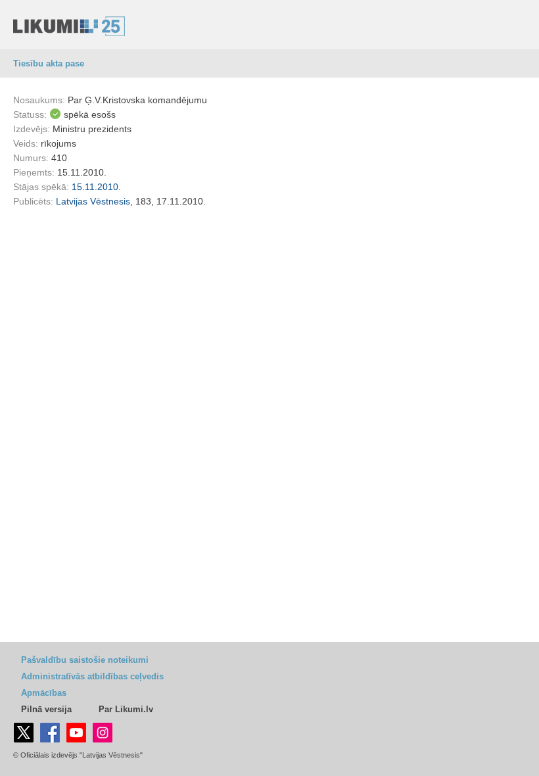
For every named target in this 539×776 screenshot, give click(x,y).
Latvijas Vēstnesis (93, 201)
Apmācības (43, 693)
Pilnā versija (46, 709)
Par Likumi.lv (126, 709)
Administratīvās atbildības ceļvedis (92, 676)
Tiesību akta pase (48, 63)
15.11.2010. (96, 187)
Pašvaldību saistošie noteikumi (85, 660)
